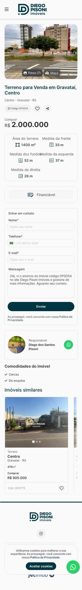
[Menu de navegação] (7, 9)
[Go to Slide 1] (33, 441)
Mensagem (17, 269)
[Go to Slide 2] (37, 442)
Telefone (15, 236)
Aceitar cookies (41, 566)
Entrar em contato (21, 213)
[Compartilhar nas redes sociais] (47, 109)
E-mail (14, 253)
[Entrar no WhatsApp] (68, 344)
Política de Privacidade (44, 557)
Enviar (41, 306)
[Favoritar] (37, 109)
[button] (41, 51)
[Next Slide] (73, 51)
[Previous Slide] (8, 51)
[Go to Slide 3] (40, 442)
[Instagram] (41, 533)
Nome (13, 220)
